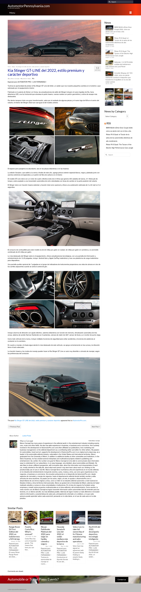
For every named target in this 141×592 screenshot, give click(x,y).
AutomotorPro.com (79, 420)
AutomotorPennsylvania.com (29, 6)
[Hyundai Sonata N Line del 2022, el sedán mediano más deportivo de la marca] (46, 518)
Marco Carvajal (15, 78)
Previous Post (15, 427)
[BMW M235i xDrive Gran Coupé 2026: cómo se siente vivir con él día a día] (109, 91)
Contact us (122, 579)
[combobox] (116, 116)
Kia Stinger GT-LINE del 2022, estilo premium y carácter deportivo (37, 420)
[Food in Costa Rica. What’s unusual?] (14, 518)
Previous (10, 539)
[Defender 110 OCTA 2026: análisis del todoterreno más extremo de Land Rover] (109, 97)
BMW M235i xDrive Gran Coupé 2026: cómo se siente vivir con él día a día (119, 29)
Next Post (95, 427)
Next (99, 539)
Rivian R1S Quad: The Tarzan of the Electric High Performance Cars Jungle (119, 53)
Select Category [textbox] (111, 116)
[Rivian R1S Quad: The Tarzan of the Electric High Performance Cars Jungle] (128, 91)
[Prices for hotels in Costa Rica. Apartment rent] (94, 518)
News (29, 78)
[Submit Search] (109, 1)
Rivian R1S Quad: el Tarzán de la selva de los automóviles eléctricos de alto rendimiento (119, 41)
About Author (14, 436)
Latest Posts (26, 436)
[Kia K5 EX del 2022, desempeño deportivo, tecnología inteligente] (78, 518)
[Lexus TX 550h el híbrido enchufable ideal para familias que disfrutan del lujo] (109, 103)
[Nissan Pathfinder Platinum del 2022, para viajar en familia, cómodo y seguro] (30, 518)
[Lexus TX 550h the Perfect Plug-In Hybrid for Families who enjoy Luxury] (118, 103)
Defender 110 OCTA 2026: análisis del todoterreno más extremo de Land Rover (119, 64)
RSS (109, 123)
